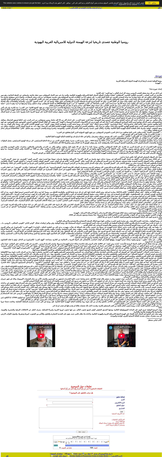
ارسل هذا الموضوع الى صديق (102, 454)
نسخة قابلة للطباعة (59, 456)
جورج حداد (158, 76)
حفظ (68, 454)
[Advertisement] (81, 23)
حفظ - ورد (87, 454)
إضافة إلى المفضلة (57, 454)
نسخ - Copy (77, 454)
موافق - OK (152, 3)
